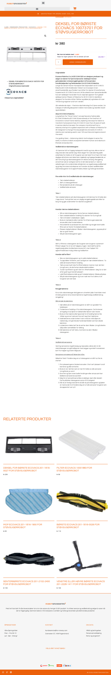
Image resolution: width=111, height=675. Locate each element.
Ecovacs (32, 27)
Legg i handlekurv (77, 62)
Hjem (6, 27)
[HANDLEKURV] (74, 8)
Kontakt (49, 625)
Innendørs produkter (18, 27)
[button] (43, 3)
